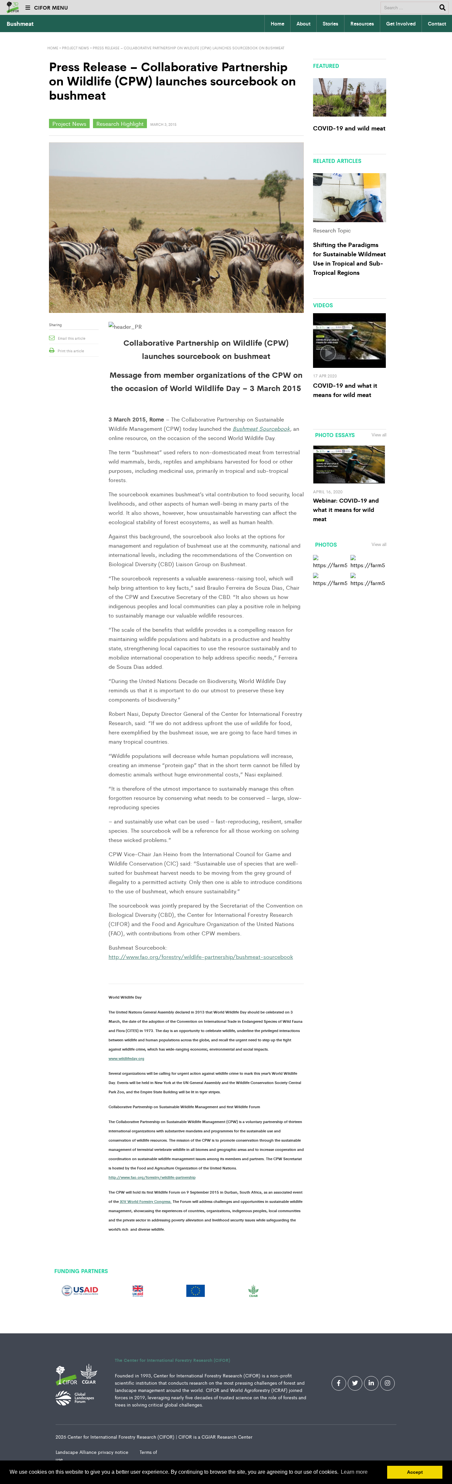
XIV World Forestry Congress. (146, 1201)
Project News (75, 47)
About (303, 23)
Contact (437, 23)
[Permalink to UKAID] (138, 1290)
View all (379, 434)
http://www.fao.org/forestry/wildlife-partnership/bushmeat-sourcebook (201, 957)
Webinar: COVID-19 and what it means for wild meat (346, 509)
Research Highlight (120, 123)
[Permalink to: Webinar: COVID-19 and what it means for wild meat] (349, 464)
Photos (326, 544)
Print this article (71, 350)
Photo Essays (335, 435)
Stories (330, 23)
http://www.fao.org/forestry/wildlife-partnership (152, 1177)
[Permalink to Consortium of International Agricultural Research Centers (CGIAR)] (253, 1290)
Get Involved (401, 23)
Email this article (71, 338)
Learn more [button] (354, 1472)
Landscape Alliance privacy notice (93, 1452)
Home (277, 23)
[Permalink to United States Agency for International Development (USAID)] (80, 1290)
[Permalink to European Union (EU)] (195, 1290)
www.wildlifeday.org (126, 1058)
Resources (362, 23)
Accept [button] (415, 1472)
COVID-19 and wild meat (349, 128)
